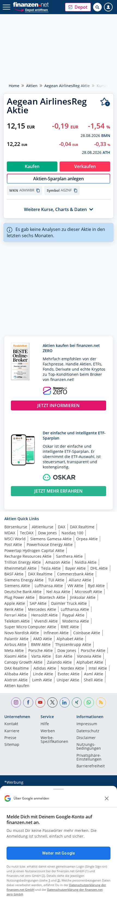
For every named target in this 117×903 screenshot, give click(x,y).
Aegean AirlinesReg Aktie (67, 85)
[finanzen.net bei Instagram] (16, 702)
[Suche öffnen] (97, 7)
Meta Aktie (14, 650)
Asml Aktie (93, 673)
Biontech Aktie (52, 597)
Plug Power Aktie (19, 597)
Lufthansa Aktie (49, 585)
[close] (107, 798)
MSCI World (15, 538)
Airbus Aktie (15, 644)
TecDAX (26, 532)
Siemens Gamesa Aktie (51, 538)
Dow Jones (47, 532)
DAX (61, 526)
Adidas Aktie (44, 668)
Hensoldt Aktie (44, 615)
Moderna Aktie (75, 621)
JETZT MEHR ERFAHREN (58, 491)
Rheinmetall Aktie (20, 568)
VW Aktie (75, 585)
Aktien (32, 85)
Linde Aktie (43, 673)
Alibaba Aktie (16, 673)
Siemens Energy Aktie (24, 579)
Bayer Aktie (75, 568)
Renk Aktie (13, 609)
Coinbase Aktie (86, 632)
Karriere (11, 731)
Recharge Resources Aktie (27, 556)
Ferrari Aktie (15, 615)
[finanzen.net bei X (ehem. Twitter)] (52, 702)
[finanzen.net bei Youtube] (40, 702)
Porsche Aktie (40, 650)
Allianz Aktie (80, 579)
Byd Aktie (96, 585)
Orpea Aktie (87, 538)
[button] (78, 7)
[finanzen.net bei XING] (77, 702)
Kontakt (11, 724)
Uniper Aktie (68, 679)
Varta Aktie (41, 656)
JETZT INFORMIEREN (58, 405)
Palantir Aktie (16, 638)
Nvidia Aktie (86, 562)
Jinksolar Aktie (83, 597)
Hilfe (45, 724)
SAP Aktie (38, 603)
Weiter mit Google (58, 853)
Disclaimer (86, 738)
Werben (48, 731)
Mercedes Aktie (42, 609)
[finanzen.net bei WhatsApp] (89, 702)
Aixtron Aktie (15, 679)
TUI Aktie (56, 579)
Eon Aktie (64, 656)
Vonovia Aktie (89, 656)
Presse (10, 738)
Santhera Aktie (69, 556)
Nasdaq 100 (72, 532)
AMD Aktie (42, 638)
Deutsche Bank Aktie (23, 591)
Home (14, 85)
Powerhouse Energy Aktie (50, 544)
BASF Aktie (13, 573)
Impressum (86, 724)
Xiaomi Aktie (15, 656)
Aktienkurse (42, 526)
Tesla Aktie (51, 568)
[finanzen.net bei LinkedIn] (65, 702)
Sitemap (11, 745)
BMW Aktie (41, 644)
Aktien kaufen (16, 685)
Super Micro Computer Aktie (30, 626)
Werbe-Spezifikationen (54, 740)
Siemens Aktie (17, 585)
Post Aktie (13, 544)
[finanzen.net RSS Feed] (101, 702)
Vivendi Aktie (46, 621)
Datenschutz (87, 731)
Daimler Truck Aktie (69, 603)
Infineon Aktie (56, 632)
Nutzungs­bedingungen (88, 747)
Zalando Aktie (59, 662)
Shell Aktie (93, 679)
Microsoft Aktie (88, 591)
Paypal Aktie (73, 615)
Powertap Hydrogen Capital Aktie (34, 550)
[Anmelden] (108, 7)
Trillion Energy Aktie (22, 562)
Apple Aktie (14, 603)
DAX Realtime (82, 526)
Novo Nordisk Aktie (21, 632)
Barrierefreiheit (90, 766)
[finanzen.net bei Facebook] (28, 702)
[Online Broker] (31, 9)
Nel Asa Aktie (58, 591)
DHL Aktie (99, 568)
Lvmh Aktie (42, 679)
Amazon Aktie (57, 562)
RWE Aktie (70, 626)
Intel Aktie (98, 668)
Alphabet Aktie (70, 638)
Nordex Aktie (72, 668)
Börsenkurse (15, 526)
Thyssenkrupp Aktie (73, 644)
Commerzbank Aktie (75, 573)
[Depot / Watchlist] (105, 102)
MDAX (9, 532)
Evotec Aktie (68, 673)
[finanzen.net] (31, 4)
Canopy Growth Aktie (23, 662)
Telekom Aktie (17, 621)
